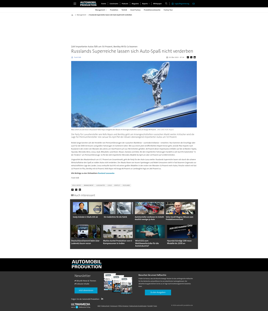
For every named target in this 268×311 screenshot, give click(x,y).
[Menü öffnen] (75, 4)
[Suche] (166, 4)
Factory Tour (168, 10)
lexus (110, 185)
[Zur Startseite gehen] (88, 3)
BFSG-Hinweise (123, 306)
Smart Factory (135, 10)
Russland (101, 173)
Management (100, 10)
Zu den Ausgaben (158, 292)
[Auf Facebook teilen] (188, 57)
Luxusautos (110, 173)
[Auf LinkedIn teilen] (195, 57)
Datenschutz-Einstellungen (138, 306)
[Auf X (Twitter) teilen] (191, 57)
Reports (145, 4)
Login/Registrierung (182, 4)
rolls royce (76, 185)
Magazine (135, 4)
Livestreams (114, 4)
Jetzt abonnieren (86, 290)
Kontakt (150, 306)
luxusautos (100, 185)
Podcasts (125, 4)
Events (103, 4)
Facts (155, 306)
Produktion (114, 10)
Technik (124, 10)
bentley (117, 185)
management (89, 185)
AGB (99, 306)
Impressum (113, 306)
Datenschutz (105, 306)
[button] (75, 236)
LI (102, 299)
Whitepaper (157, 4)
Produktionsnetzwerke (152, 10)
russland (126, 185)
